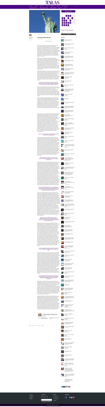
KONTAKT (65, 7)
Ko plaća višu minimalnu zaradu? (69, 60)
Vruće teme (43, 34)
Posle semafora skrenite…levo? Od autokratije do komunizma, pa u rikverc (69, 168)
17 (70, 20)
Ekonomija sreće (67, 284)
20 (62, 22)
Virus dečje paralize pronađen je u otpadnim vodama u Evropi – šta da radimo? (69, 205)
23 (68, 22)
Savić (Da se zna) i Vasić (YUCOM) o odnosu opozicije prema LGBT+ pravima (69, 375)
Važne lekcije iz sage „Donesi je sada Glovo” (54, 318)
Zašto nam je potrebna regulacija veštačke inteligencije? (43, 318)
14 (64, 20)
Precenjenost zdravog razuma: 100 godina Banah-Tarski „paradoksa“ (69, 305)
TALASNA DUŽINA (55, 396)
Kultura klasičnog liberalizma (69, 233)
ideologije (38, 325)
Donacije (60, 7)
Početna (31, 394)
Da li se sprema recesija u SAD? (69, 326)
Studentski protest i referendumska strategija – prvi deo (69, 187)
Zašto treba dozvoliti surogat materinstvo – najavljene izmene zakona (69, 364)
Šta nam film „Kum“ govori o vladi (69, 209)
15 (66, 20)
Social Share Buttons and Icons (49, 406)
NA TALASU (54, 400)
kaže (38, 288)
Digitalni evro (66, 98)
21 (64, 22)
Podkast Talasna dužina (44, 7)
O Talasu (31, 397)
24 (70, 22)
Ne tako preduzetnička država (69, 149)
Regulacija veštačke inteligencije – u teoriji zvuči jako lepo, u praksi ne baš (69, 145)
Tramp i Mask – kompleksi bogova (69, 102)
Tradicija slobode (53, 7)
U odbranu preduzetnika (68, 338)
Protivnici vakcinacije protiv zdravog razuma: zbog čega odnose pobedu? (69, 380)
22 (66, 22)
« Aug (67, 26)
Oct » (69, 26)
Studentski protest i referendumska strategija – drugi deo (69, 182)
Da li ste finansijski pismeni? (68, 300)
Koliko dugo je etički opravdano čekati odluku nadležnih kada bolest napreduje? (69, 90)
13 (62, 20)
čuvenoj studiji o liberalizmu (46, 98)
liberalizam (42, 325)
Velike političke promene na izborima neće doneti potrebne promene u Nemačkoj (69, 159)
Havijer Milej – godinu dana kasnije (69, 221)
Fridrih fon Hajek (34, 325)
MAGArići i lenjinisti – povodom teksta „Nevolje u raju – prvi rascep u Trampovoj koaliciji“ (69, 173)
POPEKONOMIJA (55, 398)
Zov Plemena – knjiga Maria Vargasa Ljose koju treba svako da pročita (69, 124)
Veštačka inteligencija (33, 7)
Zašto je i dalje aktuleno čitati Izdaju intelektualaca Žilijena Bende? (69, 247)
